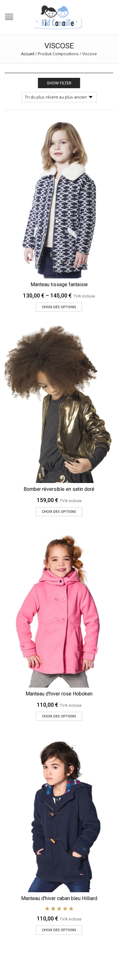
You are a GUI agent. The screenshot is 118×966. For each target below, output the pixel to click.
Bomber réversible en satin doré (59, 489)
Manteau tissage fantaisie (59, 284)
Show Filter (59, 83)
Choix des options (59, 307)
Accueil (27, 53)
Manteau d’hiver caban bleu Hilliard (59, 898)
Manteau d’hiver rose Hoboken (59, 694)
